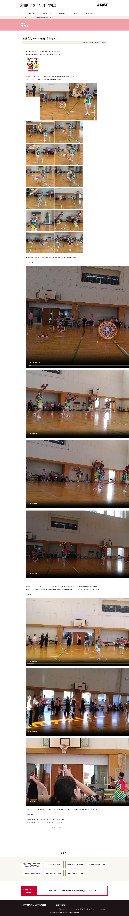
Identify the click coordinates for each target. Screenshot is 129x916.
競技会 (75, 13)
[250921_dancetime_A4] (33, 59)
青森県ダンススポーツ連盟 (75, 865)
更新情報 (102, 909)
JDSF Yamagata (64, 912)
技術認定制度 (89, 13)
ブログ (103, 13)
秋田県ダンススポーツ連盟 (32, 873)
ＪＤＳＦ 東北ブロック (53, 865)
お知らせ (93, 909)
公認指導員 (62, 13)
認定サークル (47, 13)
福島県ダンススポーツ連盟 (75, 873)
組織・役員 (32, 13)
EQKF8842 (29, 594)
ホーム (22, 17)
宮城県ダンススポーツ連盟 (54, 873)
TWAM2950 (30, 814)
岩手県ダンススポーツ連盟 (97, 865)
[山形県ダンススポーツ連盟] (38, 4)
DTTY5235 (29, 262)
